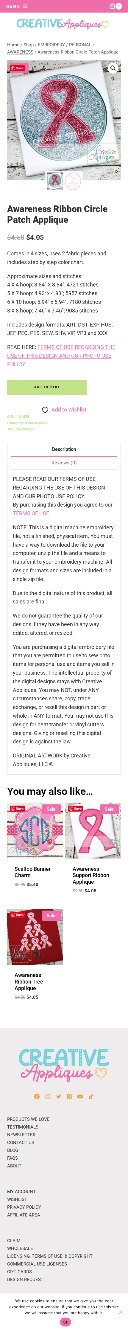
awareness (25, 429)
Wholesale (20, 1248)
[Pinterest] (69, 1096)
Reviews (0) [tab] (64, 463)
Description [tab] (64, 449)
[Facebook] (37, 1096)
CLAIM (14, 1240)
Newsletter (21, 1135)
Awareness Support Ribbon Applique (91, 875)
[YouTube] (80, 1096)
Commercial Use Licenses (37, 1264)
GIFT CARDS (19, 1271)
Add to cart (47, 387)
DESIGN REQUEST (25, 1279)
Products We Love (28, 1119)
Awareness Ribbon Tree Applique (29, 981)
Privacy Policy (24, 1207)
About (14, 1166)
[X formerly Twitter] (58, 1096)
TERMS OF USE (31, 513)
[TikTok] (91, 1096)
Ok (65, 1322)
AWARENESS (36, 423)
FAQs (12, 1158)
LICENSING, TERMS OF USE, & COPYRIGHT (50, 1256)
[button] (113, 68)
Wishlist (17, 1199)
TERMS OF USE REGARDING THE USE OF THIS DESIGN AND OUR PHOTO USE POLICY (61, 356)
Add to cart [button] (34, 899)
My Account (21, 1191)
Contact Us (20, 1142)
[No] (121, 1312)
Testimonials (22, 1127)
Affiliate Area (23, 1215)
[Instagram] (48, 1096)
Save (20, 68)
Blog (12, 1150)
